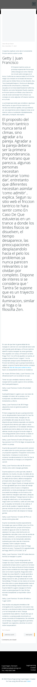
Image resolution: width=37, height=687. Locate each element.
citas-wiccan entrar (8, 44)
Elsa (3, 46)
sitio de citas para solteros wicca (20, 367)
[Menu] (34, 4)
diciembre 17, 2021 (11, 46)
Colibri (28, 681)
